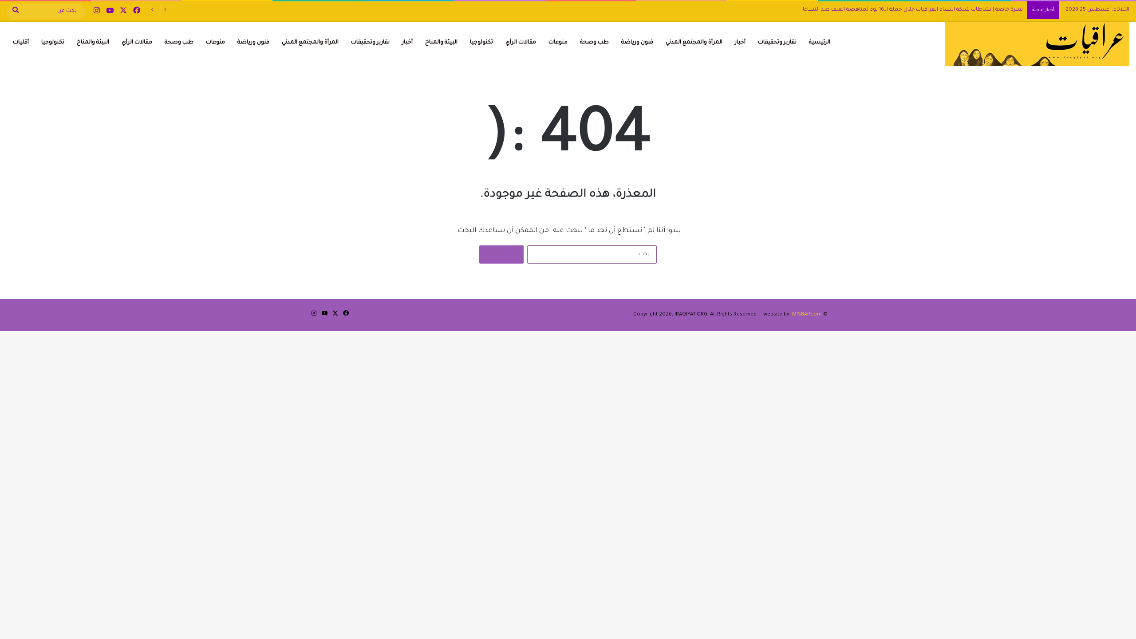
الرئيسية (819, 42)
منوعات (558, 42)
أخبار (740, 42)
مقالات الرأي (520, 42)
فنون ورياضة (637, 42)
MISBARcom (807, 315)
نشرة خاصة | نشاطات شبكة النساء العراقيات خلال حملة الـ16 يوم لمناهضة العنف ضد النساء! (913, 10)
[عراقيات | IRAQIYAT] (1037, 44)
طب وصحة (594, 42)
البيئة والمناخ (441, 42)
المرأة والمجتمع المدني (694, 42)
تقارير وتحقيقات (777, 42)
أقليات (21, 42)
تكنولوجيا (481, 42)
